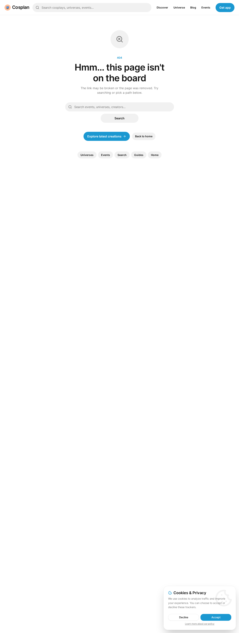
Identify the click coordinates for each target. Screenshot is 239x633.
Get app (225, 7)
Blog (193, 7)
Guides (138, 155)
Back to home (143, 136)
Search (119, 118)
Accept (215, 617)
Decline (183, 617)
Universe (179, 7)
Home (155, 155)
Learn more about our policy (199, 623)
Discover (162, 7)
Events (205, 7)
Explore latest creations (104, 136)
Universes (87, 155)
